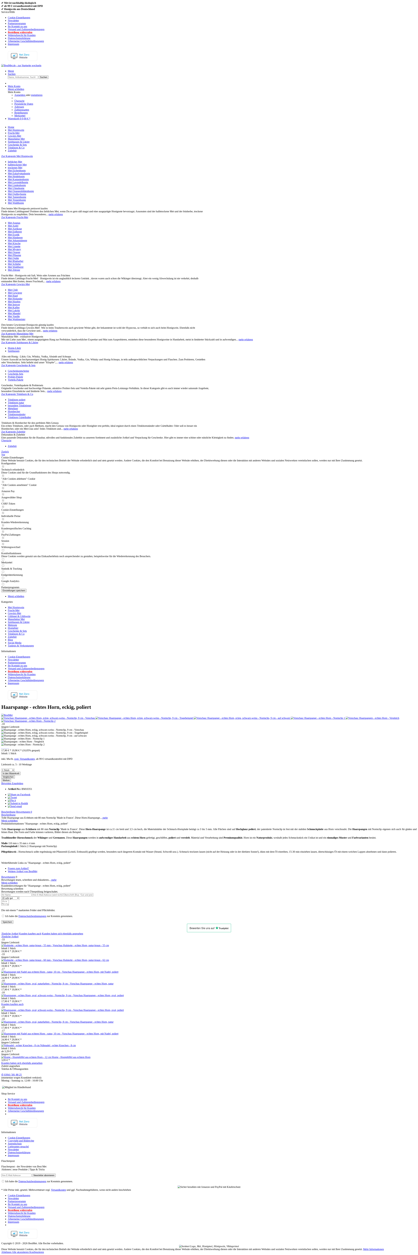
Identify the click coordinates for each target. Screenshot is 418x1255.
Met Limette (14, 246)
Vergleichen (8, 777)
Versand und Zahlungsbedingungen (26, 29)
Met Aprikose (15, 228)
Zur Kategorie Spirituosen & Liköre (19, 342)
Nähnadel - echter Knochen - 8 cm (58, 1045)
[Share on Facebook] (19, 794)
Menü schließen (16, 89)
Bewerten (6, 783)
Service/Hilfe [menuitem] (22, 28)
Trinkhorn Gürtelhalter (19, 417)
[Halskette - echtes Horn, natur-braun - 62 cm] (32, 960)
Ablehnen (6, 1252)
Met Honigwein (16, 607)
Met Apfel (13, 225)
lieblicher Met (15, 161)
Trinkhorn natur (16, 402)
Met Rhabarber (15, 261)
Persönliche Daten (23, 103)
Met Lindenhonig (17, 185)
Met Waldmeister (16, 319)
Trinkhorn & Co (16, 633)
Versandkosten (58, 1189)
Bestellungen (21, 112)
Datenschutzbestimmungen (32, 916)
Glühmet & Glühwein (19, 616)
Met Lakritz (14, 310)
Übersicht (19, 101)
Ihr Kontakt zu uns (17, 26)
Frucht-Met (13, 610)
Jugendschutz (15, 1143)
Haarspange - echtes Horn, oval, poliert (103, 995)
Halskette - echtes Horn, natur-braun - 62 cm (86, 960)
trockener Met (15, 167)
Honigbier (13, 628)
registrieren (36, 95)
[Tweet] (12, 797)
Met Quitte (13, 258)
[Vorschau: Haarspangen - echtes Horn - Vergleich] (372, 718)
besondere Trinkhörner (19, 405)
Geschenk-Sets (15, 373)
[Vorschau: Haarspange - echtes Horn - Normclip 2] (28, 721)
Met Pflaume (14, 255)
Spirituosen (13, 351)
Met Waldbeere (16, 267)
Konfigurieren (36, 1252)
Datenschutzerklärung (19, 38)
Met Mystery (14, 249)
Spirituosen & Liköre (19, 622)
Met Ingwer (14, 304)
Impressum (13, 44)
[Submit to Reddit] (18, 803)
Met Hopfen (14, 301)
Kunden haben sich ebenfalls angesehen (62, 933)
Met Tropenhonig (17, 200)
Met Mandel (14, 313)
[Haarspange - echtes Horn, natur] (40, 983)
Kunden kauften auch (30, 933)
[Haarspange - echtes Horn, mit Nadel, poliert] (36, 971)
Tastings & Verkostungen (21, 645)
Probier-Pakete (15, 376)
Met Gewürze (15, 292)
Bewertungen (24, 811)
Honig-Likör (14, 348)
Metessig (12, 625)
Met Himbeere (15, 237)
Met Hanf (13, 295)
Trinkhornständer (16, 414)
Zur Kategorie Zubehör (13, 431)
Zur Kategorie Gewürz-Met (15, 284)
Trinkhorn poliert (16, 399)
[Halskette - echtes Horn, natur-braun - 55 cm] (32, 945)
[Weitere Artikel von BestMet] (7, 715)
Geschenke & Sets (17, 631)
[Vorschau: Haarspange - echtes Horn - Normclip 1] (318, 718)
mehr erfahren (55, 214)
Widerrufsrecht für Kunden (22, 35)
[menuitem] (212, 17)
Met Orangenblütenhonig (21, 191)
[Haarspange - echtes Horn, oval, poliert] (42, 995)
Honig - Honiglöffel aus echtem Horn (71, 1057)
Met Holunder (15, 298)
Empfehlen (17, 783)
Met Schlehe (14, 264)
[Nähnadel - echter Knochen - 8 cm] (20, 1045)
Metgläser (13, 408)
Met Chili (13, 289)
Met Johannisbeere (17, 240)
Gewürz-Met (14, 613)
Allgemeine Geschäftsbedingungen (26, 41)
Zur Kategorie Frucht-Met (14, 217)
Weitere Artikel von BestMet (22, 871)
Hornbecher (14, 411)
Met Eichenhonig (17, 170)
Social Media (14, 642)
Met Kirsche (14, 243)
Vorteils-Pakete (15, 379)
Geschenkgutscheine (18, 371)
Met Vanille (14, 316)
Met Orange (14, 252)
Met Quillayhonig (17, 194)
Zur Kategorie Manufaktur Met (17, 333)
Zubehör (12, 636)
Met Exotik (13, 234)
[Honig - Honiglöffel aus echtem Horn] (26, 1057)
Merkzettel (19, 115)
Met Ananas (14, 222)
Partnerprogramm (17, 23)
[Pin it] (12, 800)
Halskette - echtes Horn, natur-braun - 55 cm (86, 945)
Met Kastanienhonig (18, 179)
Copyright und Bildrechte (21, 1140)
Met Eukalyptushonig (19, 173)
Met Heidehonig (16, 176)
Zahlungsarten (21, 109)
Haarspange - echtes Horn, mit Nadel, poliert (95, 971)
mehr (105, 817)
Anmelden (20, 95)
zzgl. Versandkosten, (24, 759)
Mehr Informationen (373, 1249)
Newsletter (13, 20)
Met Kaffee (14, 307)
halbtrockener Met (17, 164)
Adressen (19, 106)
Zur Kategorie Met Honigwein (17, 156)
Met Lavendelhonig (18, 182)
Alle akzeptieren (20, 1252)
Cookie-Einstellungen (19, 17)
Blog (10, 639)
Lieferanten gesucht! (18, 1146)
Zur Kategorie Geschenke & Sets (18, 365)
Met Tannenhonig (17, 197)
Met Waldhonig (16, 203)
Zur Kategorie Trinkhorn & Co (17, 394)
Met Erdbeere (15, 231)
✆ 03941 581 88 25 (11, 1074)
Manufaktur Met (16, 619)
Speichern (7, 922)
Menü (11, 71)
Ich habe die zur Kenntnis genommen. (39, 916)
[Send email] (15, 806)
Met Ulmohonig (16, 188)
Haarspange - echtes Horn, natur (96, 983)
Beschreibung (8, 811)
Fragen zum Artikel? (18, 868)
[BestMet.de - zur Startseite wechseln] (21, 65)
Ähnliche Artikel (9, 933)
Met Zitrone (14, 270)
